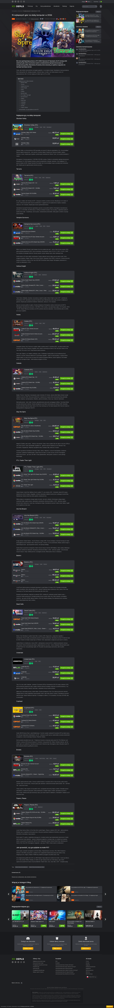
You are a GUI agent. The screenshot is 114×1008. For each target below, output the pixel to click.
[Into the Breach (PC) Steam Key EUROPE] (43, 524)
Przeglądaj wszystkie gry (38, 970)
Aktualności (57, 6)
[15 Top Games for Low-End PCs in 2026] (57, 19)
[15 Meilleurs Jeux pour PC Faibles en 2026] (60, 19)
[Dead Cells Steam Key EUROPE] (43, 624)
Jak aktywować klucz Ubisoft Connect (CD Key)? (66, 970)
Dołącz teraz (28, 948)
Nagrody (72, 6)
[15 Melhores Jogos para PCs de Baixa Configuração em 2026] (65, 19)
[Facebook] (12, 2)
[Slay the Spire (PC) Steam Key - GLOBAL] (43, 437)
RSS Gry (88, 972)
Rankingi (64, 6)
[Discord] (21, 2)
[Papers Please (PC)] (43, 824)
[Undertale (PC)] (43, 667)
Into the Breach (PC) (31, 515)
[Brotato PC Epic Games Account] (43, 765)
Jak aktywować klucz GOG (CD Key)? (64, 968)
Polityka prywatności (90, 966)
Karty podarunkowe (46, 6)
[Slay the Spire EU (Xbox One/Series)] (43, 426)
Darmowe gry (36, 968)
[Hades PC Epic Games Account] (43, 329)
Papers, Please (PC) (31, 805)
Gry (37, 6)
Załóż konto (86, 948)
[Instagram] (15, 2)
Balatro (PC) (28, 562)
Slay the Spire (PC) (30, 418)
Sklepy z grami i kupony (38, 972)
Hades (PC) (28, 321)
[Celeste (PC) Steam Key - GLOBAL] (43, 383)
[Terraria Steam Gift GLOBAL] (43, 194)
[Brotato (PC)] (43, 770)
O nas (87, 961)
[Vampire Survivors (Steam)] (43, 232)
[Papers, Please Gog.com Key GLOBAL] (43, 818)
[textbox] (88, 2)
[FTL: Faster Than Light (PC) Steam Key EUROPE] (43, 475)
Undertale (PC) (29, 659)
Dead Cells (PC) (29, 610)
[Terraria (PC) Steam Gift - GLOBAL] (43, 189)
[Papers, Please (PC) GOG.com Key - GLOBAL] (43, 813)
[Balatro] (43, 570)
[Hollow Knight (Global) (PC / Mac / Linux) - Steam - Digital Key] (43, 291)
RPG (44, 127)
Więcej (98, 11)
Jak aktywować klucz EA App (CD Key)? (64, 972)
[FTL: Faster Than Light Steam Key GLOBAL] (43, 480)
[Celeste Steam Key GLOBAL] (43, 388)
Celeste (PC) (28, 369)
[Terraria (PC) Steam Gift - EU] (43, 184)
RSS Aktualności (89, 970)
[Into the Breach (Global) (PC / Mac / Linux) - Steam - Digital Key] (43, 529)
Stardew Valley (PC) (31, 125)
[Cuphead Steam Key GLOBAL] (43, 716)
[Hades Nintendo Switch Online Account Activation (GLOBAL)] (43, 335)
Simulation (49, 127)
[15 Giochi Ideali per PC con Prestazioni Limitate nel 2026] (63, 19)
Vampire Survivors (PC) (32, 224)
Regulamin (88, 968)
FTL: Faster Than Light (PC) (33, 467)
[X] (24, 2)
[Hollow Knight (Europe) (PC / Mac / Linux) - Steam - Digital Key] (43, 286)
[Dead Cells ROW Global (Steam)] (43, 619)
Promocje (30, 6)
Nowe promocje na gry (38, 963)
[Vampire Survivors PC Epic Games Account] (43, 237)
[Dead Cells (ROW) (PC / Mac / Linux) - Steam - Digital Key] (43, 629)
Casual (48, 226)
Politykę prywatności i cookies (27, 1006)
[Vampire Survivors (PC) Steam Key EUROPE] (43, 243)
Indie (41, 127)
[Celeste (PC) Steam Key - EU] (43, 378)
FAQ (56, 961)
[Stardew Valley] (43, 138)
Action (36, 177)
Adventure (48, 177)
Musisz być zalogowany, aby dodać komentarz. (24, 877)
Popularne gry (36, 966)
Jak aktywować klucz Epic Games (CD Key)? (65, 966)
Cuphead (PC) (29, 708)
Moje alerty (57, 948)
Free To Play (42, 758)
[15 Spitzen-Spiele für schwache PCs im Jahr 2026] (58, 19)
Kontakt (87, 963)
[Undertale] (43, 673)
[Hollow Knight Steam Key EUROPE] (43, 281)
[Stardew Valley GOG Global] (43, 133)
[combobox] (88, 2)
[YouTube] (18, 2)
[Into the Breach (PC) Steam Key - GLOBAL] (43, 534)
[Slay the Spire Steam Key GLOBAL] (43, 432)
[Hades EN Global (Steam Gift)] (43, 340)
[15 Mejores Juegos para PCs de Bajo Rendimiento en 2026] (62, 19)
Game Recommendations (21, 867)
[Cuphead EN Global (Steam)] (43, 721)
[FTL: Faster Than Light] (43, 486)
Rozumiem (109, 1006)
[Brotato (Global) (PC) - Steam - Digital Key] (43, 775)
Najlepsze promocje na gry (39, 961)
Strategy (36, 127)
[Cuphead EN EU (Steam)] (43, 726)
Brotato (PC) (28, 756)
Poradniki (57, 963)
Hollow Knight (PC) (30, 272)
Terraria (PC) (28, 175)
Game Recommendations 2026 (36, 867)
